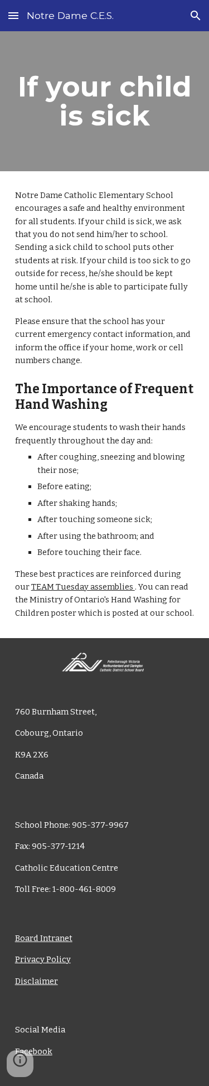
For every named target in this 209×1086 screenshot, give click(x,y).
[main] (105, 101)
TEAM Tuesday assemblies (83, 587)
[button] (13, 15)
